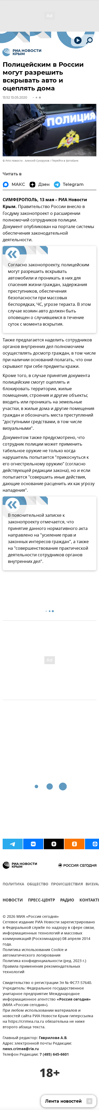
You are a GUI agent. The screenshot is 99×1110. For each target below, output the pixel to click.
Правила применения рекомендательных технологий (41, 969)
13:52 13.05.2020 (15, 97)
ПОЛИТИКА (13, 884)
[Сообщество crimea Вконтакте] (33, 844)
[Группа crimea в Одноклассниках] (74, 844)
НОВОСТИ (13, 901)
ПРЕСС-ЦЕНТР (41, 901)
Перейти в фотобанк (65, 161)
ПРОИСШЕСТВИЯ (67, 884)
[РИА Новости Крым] (21, 52)
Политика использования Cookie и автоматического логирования (35, 953)
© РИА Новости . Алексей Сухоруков (26, 161)
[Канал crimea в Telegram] (13, 844)
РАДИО (67, 901)
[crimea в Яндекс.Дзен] (54, 844)
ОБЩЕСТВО (37, 884)
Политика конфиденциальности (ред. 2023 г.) (44, 961)
